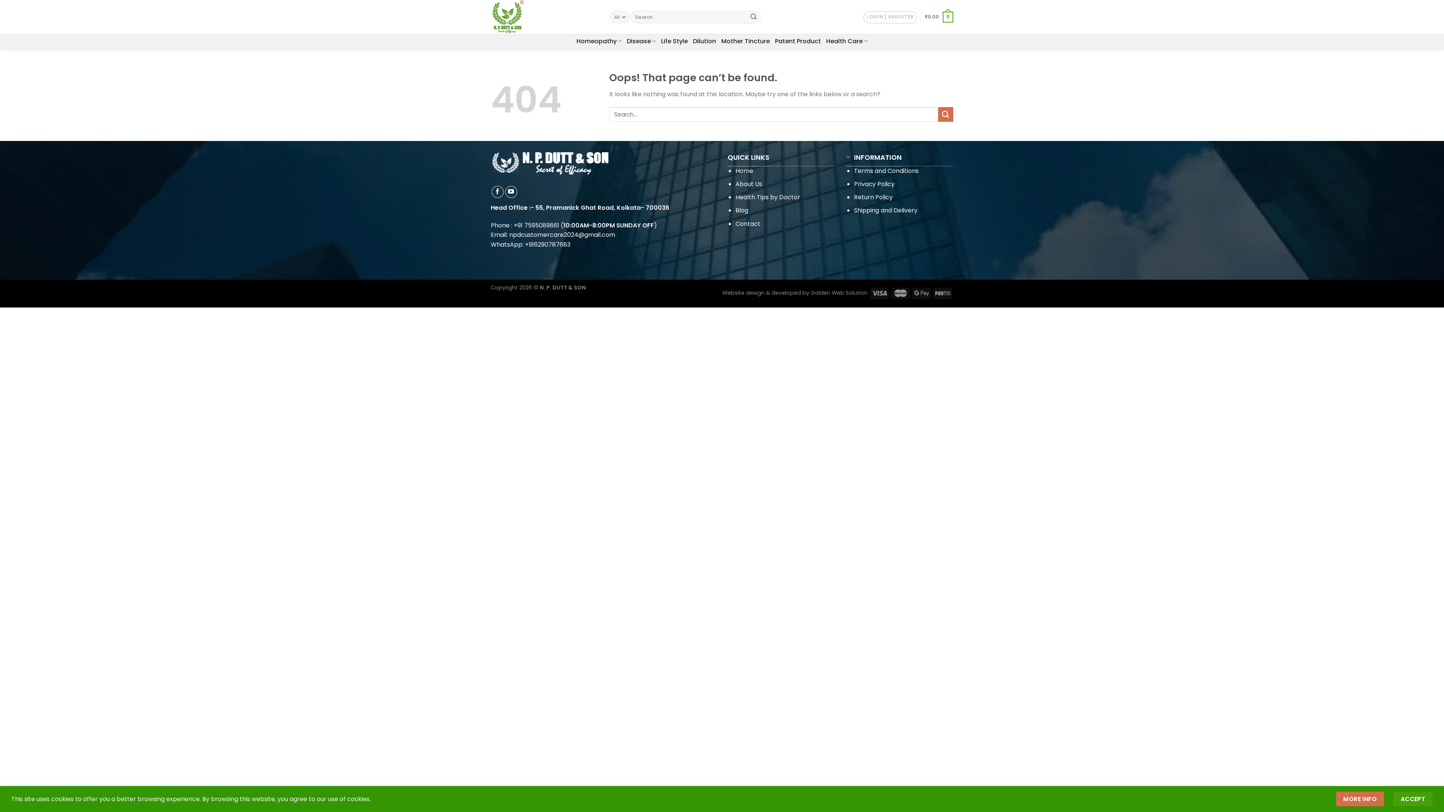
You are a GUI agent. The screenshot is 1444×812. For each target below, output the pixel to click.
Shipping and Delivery (886, 210)
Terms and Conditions (886, 171)
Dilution (704, 41)
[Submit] (753, 17)
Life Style (674, 41)
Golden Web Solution (839, 293)
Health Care (844, 41)
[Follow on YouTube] (511, 192)
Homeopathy (596, 41)
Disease (639, 41)
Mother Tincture (745, 41)
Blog (742, 210)
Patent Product (798, 41)
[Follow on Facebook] (497, 192)
